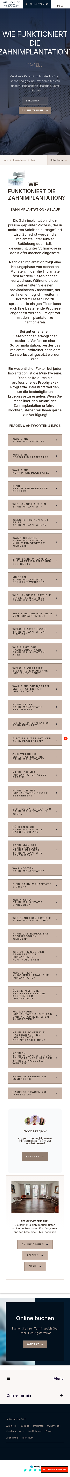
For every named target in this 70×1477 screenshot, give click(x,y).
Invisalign (25, 1425)
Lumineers (11, 1425)
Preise (48, 1431)
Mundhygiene (53, 1425)
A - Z (21, 1431)
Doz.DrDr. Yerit (35, 1431)
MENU (60, 6)
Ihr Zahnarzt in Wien (16, 1419)
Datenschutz (12, 1437)
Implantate (38, 1425)
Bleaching (11, 1431)
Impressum (27, 1437)
